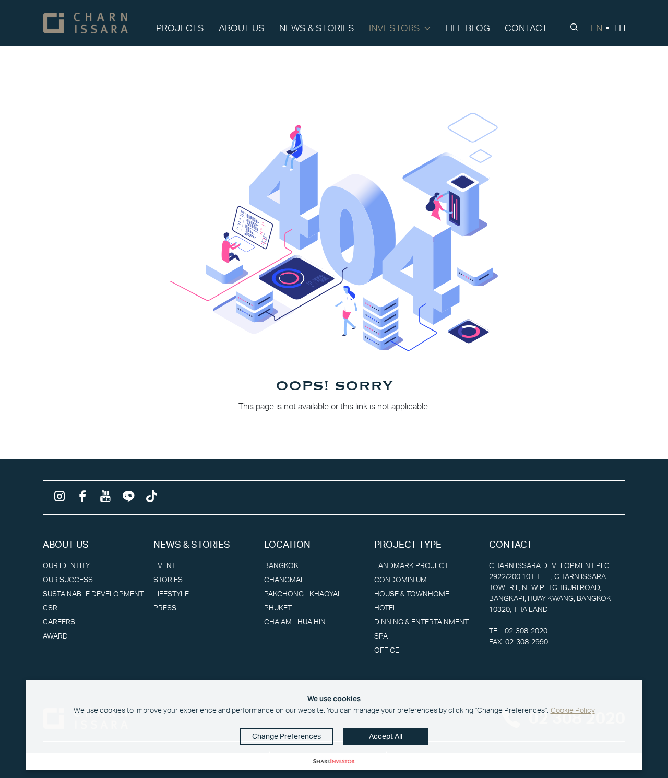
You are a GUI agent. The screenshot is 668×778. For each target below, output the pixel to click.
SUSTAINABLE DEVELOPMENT (93, 594)
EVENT (164, 565)
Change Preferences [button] (286, 736)
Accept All (385, 736)
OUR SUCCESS (68, 579)
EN (596, 28)
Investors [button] (394, 28)
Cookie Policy (573, 710)
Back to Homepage (334, 428)
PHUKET (278, 608)
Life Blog (467, 28)
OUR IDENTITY (66, 565)
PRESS (164, 608)
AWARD (55, 636)
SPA (381, 636)
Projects (180, 28)
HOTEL (385, 608)
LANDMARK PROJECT (411, 565)
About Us (242, 28)
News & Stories (316, 28)
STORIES (168, 579)
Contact (526, 28)
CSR (50, 608)
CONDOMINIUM (400, 579)
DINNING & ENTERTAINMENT (421, 622)
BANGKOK (281, 565)
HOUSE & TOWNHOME (411, 594)
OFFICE (386, 650)
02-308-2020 (526, 631)
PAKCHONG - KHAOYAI (301, 594)
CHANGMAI (283, 579)
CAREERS (59, 622)
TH (619, 28)
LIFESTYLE (171, 594)
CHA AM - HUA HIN (295, 622)
